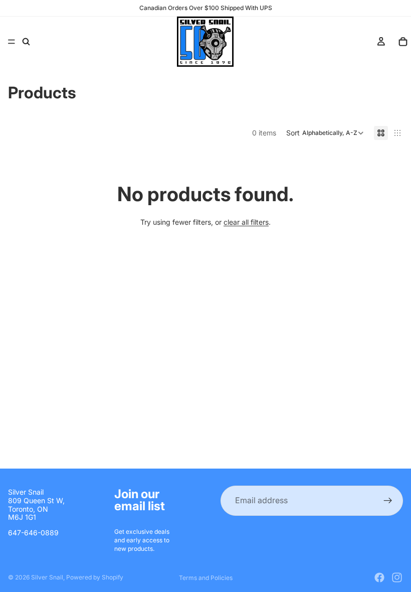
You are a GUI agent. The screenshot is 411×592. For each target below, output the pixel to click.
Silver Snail (47, 577)
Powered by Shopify (94, 577)
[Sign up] (387, 500)
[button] (325, 133)
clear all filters (246, 222)
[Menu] (11, 41)
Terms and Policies (206, 577)
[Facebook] (379, 577)
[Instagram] (397, 577)
